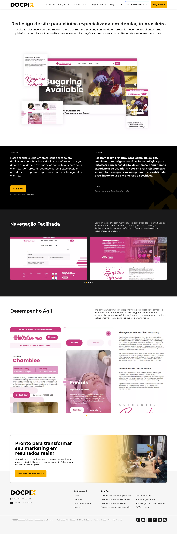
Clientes (76, 4)
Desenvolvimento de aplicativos (116, 495)
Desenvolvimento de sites (113, 503)
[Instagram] (155, 520)
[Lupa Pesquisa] (122, 5)
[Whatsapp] (138, 520)
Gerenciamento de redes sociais (116, 507)
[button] (84, 282)
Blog (111, 4)
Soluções (62, 4)
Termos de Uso (100, 520)
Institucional (80, 491)
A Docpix (50, 4)
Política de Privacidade (66, 520)
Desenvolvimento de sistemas (115, 499)
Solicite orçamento (83, 503)
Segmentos (97, 4)
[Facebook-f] (150, 520)
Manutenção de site (145, 499)
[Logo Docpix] (22, 4)
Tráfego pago (142, 507)
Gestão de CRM (143, 495)
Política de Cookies (84, 520)
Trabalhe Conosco (115, 520)
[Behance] (165, 520)
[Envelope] (143, 520)
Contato (78, 507)
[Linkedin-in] (160, 520)
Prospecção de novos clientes (150, 503)
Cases (86, 4)
